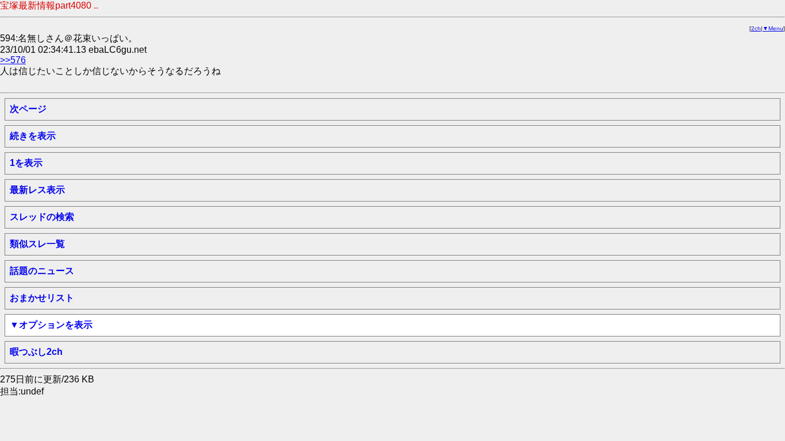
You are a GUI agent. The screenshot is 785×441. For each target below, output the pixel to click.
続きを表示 (33, 136)
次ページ (28, 109)
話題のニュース (42, 271)
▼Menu (773, 28)
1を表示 (26, 163)
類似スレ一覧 (37, 244)
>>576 (13, 60)
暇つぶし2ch (36, 352)
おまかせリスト (42, 298)
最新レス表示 (37, 190)
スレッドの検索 (42, 217)
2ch (756, 28)
